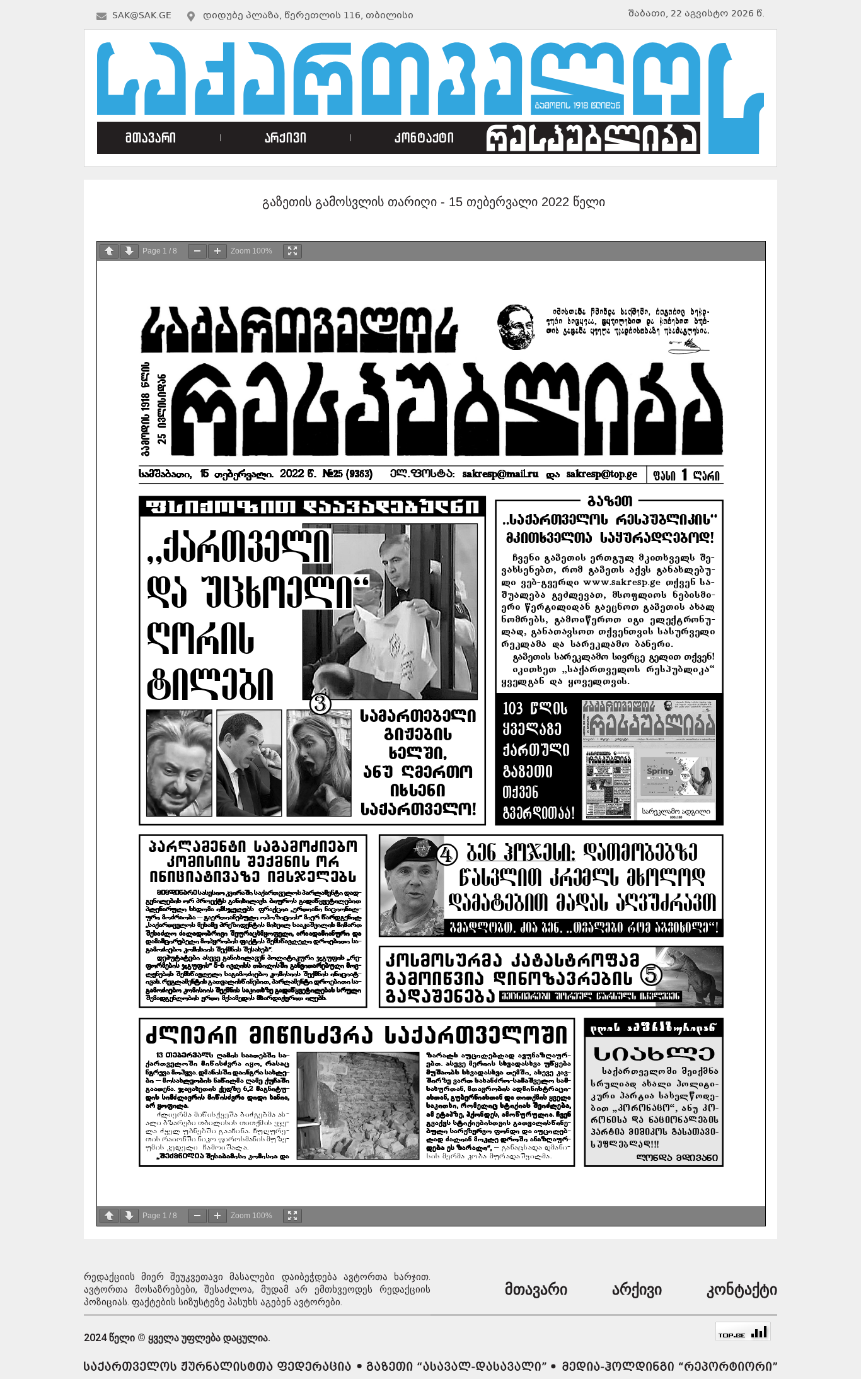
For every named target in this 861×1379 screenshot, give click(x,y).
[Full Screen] (292, 251)
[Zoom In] (217, 251)
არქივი (286, 137)
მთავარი (150, 137)
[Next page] (129, 251)
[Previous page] (109, 251)
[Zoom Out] (197, 251)
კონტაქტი (424, 137)
